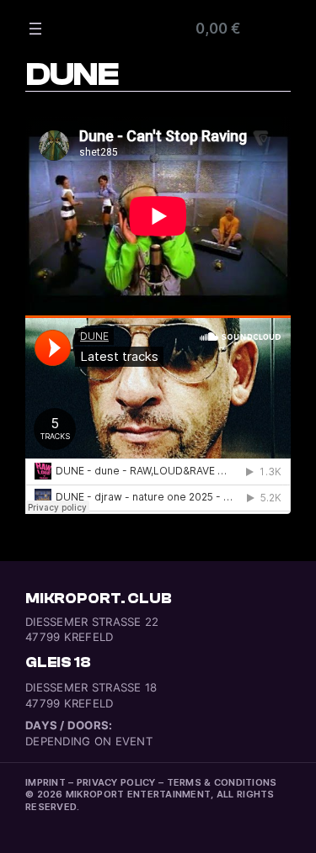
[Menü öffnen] (35, 29)
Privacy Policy (116, 782)
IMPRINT (45, 782)
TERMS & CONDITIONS (222, 782)
